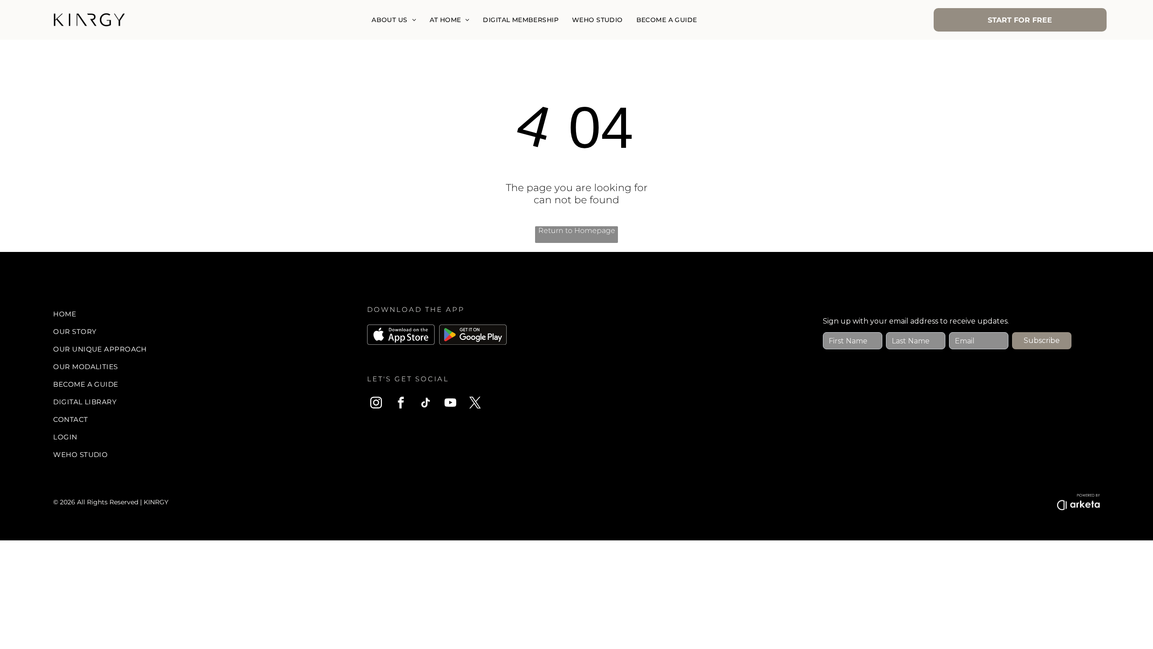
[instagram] (376, 404)
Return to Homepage (576, 230)
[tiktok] (426, 404)
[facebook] (401, 404)
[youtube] (450, 404)
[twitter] (475, 404)
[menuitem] (393, 20)
